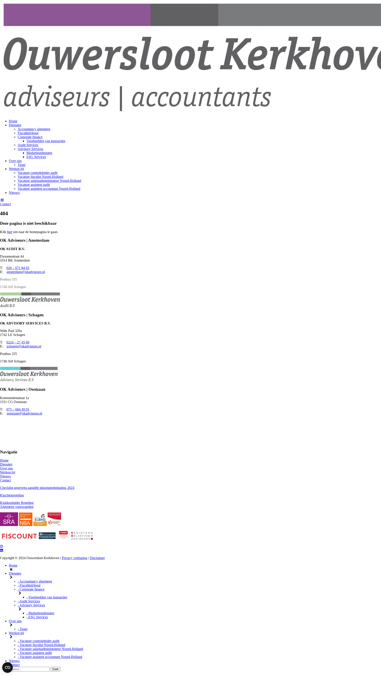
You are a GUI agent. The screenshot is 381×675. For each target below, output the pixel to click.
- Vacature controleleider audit (38, 641)
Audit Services (28, 145)
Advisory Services (30, 149)
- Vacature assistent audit (35, 653)
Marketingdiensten (39, 153)
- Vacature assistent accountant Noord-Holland (50, 657)
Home (13, 121)
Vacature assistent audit (34, 185)
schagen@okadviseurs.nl (24, 346)
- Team (22, 629)
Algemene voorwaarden (17, 507)
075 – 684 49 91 (17, 409)
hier (9, 232)
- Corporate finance (31, 589)
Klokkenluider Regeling (17, 503)
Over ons (15, 161)
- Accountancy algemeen (35, 581)
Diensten (15, 125)
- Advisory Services (31, 605)
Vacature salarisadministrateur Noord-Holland (49, 181)
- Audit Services (29, 601)
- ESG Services (37, 617)
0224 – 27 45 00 (17, 342)
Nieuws (14, 192)
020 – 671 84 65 (17, 268)
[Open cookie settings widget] (7, 667)
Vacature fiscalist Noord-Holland (40, 177)
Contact (5, 204)
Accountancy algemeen (34, 129)
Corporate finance (30, 137)
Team (21, 165)
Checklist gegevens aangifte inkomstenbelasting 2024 (37, 488)
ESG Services (36, 157)
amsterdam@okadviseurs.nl (26, 272)
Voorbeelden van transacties (45, 141)
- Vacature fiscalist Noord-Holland (41, 645)
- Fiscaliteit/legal (29, 585)
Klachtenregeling (12, 495)
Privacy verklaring (74, 558)
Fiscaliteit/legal (28, 133)
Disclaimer (97, 558)
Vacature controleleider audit (37, 173)
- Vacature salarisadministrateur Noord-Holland (50, 649)
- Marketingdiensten (40, 613)
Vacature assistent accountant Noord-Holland (49, 188)
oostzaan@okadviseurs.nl (24, 413)
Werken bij (16, 169)
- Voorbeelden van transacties (46, 597)
